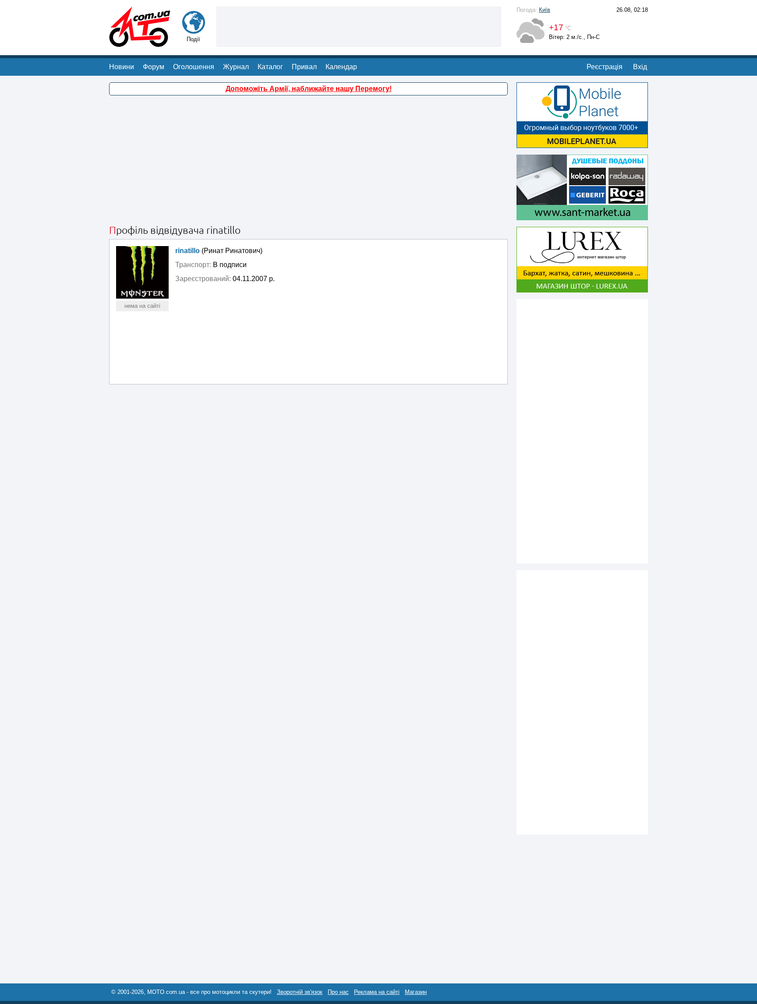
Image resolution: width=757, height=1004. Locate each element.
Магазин (416, 992)
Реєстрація (605, 66)
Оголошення (193, 66)
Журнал (236, 66)
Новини (121, 66)
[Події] (193, 29)
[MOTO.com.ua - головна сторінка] (139, 42)
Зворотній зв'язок (299, 992)
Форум (153, 66)
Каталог (270, 66)
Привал (304, 66)
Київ (544, 10)
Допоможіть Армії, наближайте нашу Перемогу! (309, 88)
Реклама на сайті (377, 992)
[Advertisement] (358, 26)
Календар (341, 66)
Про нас (338, 992)
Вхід (640, 66)
